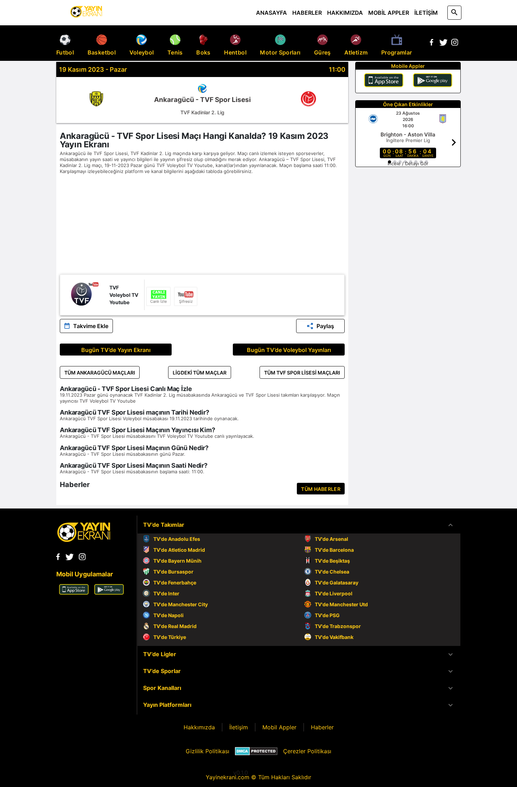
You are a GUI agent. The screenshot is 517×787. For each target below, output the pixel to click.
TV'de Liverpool (333, 593)
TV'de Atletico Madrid (179, 550)
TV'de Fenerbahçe (174, 583)
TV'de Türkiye (169, 637)
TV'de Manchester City (180, 604)
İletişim (238, 727)
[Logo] (83, 539)
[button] (299, 525)
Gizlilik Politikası (207, 751)
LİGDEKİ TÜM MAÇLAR (199, 373)
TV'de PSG (327, 615)
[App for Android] (109, 592)
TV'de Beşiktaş (332, 561)
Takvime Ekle (90, 325)
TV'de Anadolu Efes (176, 539)
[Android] (432, 81)
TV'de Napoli (168, 615)
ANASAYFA (271, 12)
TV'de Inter (166, 593)
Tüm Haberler (320, 489)
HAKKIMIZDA (345, 12)
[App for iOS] (73, 592)
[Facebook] (431, 43)
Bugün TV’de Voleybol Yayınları (289, 349)
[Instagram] (454, 43)
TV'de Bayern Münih (177, 561)
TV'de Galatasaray (336, 583)
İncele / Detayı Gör (408, 163)
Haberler (322, 727)
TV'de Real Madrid (175, 626)
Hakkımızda (199, 727)
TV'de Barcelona (334, 550)
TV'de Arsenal (331, 539)
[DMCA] (256, 751)
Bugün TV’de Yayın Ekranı (116, 349)
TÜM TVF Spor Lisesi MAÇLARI (302, 373)
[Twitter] (443, 43)
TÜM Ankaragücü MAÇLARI (99, 373)
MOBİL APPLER (388, 12)
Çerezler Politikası (307, 751)
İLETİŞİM (426, 12)
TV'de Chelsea (332, 572)
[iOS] (384, 81)
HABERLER (307, 12)
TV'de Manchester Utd (341, 604)
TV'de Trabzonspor (338, 626)
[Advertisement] (202, 225)
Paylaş (325, 325)
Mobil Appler (279, 727)
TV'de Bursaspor (173, 572)
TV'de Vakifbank (334, 637)
